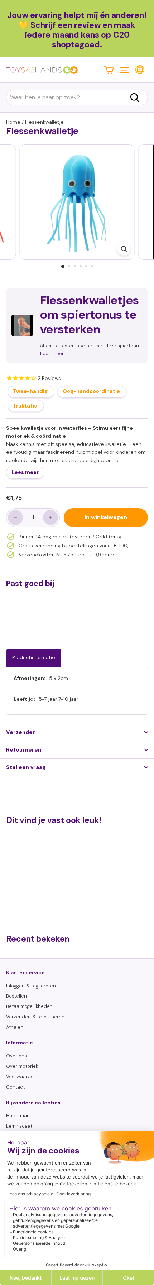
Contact (15, 1087)
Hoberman (18, 1116)
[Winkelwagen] (109, 69)
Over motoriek (22, 1066)
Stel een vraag (25, 767)
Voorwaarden (21, 1077)
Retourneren (23, 749)
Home (13, 122)
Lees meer (25, 472)
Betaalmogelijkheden (29, 1006)
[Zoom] (124, 249)
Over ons (16, 1056)
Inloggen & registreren (31, 986)
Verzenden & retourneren (35, 1017)
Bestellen (16, 996)
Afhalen (14, 1027)
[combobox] (77, 97)
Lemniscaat (19, 1126)
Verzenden (21, 732)
